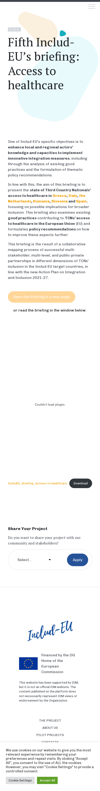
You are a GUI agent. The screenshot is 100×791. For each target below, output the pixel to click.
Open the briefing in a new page (41, 296)
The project (50, 721)
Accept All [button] (47, 780)
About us (50, 728)
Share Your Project (27, 528)
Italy (72, 195)
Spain (81, 201)
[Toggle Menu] (91, 6)
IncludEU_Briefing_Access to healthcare (37, 483)
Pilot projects (50, 735)
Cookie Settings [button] (20, 780)
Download (81, 483)
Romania (41, 201)
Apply (77, 560)
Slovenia (59, 201)
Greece (60, 195)
